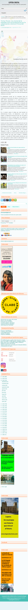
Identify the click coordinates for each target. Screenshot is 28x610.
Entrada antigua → (23, 192)
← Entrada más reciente (6, 192)
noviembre (4, 383)
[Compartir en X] (4, 142)
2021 (3, 407)
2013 (3, 422)
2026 (3, 376)
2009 (3, 429)
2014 (3, 420)
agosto (3, 388)
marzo (3, 397)
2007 (3, 432)
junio (3, 392)
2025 (3, 378)
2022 (3, 405)
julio (3, 390)
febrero (3, 399)
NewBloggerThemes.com (14, 599)
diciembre (4, 381)
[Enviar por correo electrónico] (1, 142)
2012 (3, 423)
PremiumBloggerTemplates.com (14, 598)
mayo (3, 394)
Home (2, 16)
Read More (16, 153)
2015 (3, 418)
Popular (3, 206)
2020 (3, 409)
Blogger (24, 596)
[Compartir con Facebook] (5, 142)
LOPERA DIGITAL (14, 2)
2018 (3, 413)
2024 (3, 380)
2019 (3, 411)
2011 (3, 425)
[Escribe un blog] (3, 142)
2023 (3, 404)
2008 (3, 431)
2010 (3, 427)
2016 (3, 416)
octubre (4, 385)
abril (3, 396)
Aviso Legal (4, 486)
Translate (11, 222)
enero (3, 401)
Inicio (15, 192)
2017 (3, 414)
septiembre (4, 387)
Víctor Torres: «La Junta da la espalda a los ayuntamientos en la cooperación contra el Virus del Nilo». (13, 23)
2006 (3, 434)
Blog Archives (16, 206)
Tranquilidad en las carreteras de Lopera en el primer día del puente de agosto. (16, 166)
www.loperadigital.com (6, 27)
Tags (9, 206)
